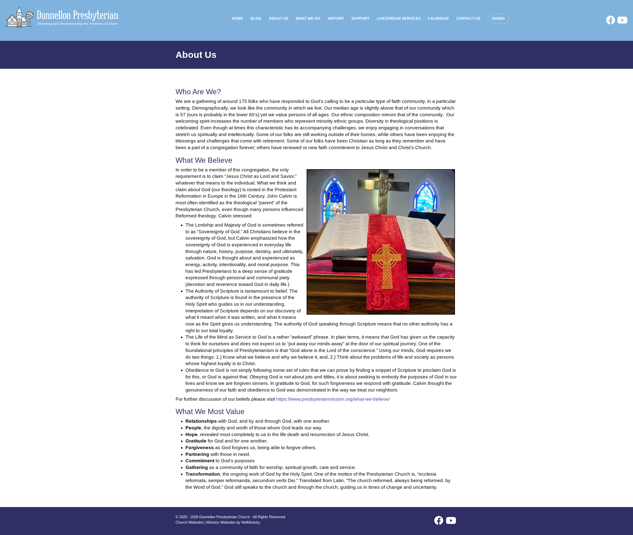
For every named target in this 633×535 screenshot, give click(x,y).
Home (237, 18)
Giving (498, 18)
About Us (278, 18)
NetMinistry (250, 522)
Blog (255, 18)
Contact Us (468, 18)
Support (360, 18)
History (336, 18)
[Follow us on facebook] (610, 20)
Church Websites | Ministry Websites (206, 522)
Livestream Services (399, 18)
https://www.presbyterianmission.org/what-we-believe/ (333, 399)
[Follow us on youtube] (622, 20)
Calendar (438, 18)
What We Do (308, 18)
